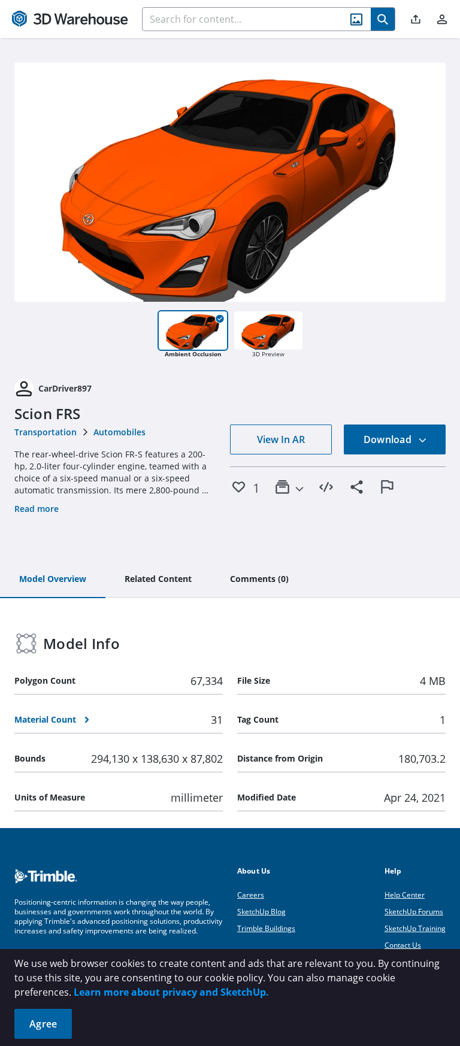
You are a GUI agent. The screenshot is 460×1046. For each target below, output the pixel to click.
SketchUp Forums (414, 911)
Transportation (45, 432)
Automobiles (119, 432)
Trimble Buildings (266, 928)
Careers (250, 895)
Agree (43, 1023)
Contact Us (403, 945)
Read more (36, 508)
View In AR (281, 439)
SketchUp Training (415, 928)
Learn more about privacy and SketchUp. (171, 992)
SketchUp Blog (261, 911)
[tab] (52, 579)
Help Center (405, 895)
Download (389, 439)
